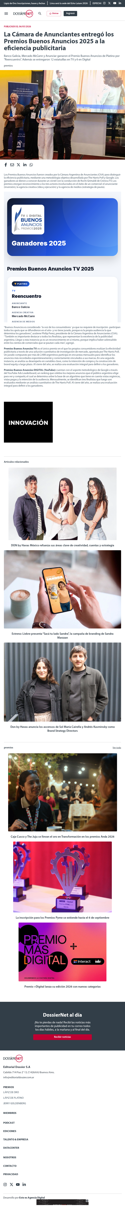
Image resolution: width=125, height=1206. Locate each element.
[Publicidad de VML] (28, 442)
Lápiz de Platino (13, 1098)
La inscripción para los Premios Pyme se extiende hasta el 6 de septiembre (62, 918)
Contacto (9, 1166)
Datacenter (11, 1148)
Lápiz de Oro (11, 1092)
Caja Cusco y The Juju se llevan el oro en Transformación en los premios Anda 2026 (62, 836)
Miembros (9, 1113)
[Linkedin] (120, 3)
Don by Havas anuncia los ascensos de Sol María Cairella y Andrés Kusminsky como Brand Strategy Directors (62, 729)
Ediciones (9, 1131)
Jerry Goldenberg (14, 1103)
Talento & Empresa (15, 1139)
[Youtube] (114, 3)
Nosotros (9, 1157)
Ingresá (70, 13)
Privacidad (10, 1174)
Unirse (55, 13)
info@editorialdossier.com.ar (18, 1077)
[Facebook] (104, 3)
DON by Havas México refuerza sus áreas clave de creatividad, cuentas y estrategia (62, 545)
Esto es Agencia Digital (32, 1198)
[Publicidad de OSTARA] (62, 1204)
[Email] (12, 165)
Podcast (9, 1123)
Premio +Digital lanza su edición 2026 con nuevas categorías (62, 986)
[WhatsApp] (31, 165)
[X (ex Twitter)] (109, 3)
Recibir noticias (62, 1037)
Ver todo (117, 748)
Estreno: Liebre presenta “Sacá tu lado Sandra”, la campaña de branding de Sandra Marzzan (62, 636)
